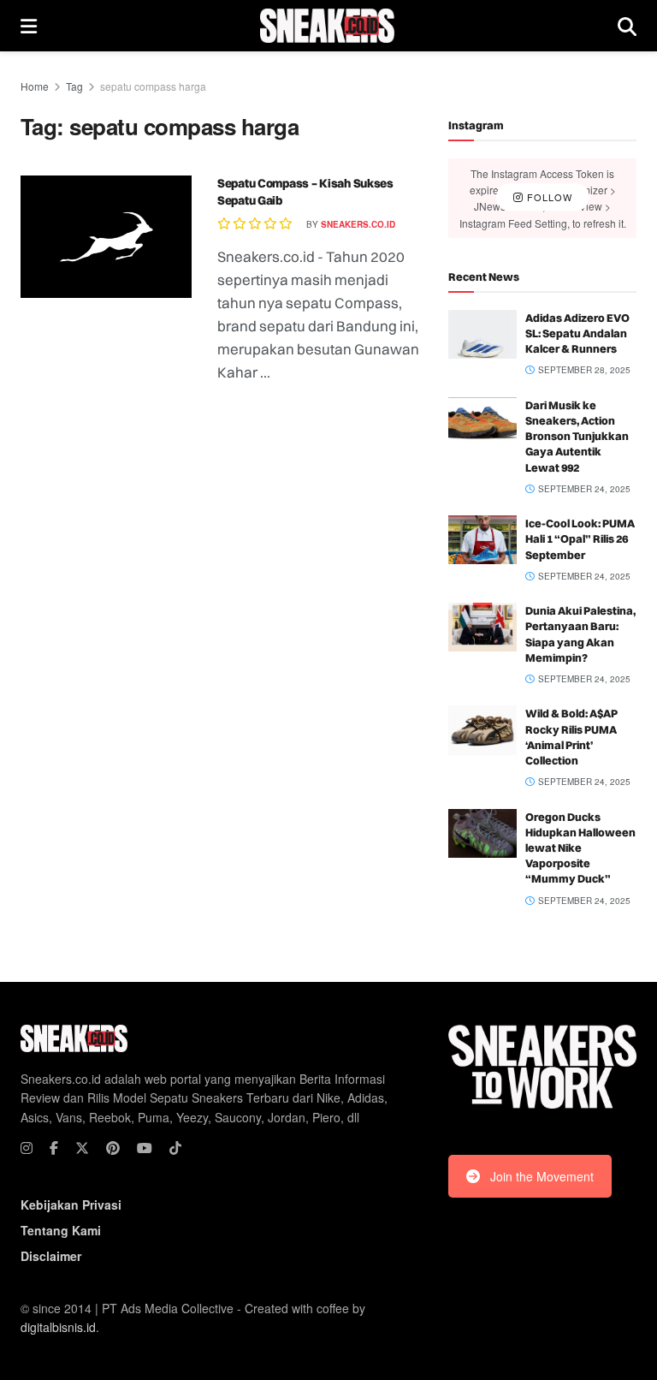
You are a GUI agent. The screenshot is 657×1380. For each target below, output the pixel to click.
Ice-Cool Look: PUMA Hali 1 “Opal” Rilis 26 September (580, 538)
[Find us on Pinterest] (113, 1148)
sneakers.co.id (358, 224)
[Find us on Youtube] (144, 1148)
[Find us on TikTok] (175, 1148)
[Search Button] (627, 25)
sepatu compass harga (153, 86)
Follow (548, 198)
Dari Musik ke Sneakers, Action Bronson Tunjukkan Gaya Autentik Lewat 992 (577, 436)
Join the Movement (542, 1176)
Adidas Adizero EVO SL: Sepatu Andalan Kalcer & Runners (577, 333)
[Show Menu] (29, 25)
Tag (74, 86)
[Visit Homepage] (327, 26)
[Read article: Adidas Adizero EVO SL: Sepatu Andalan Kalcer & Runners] (482, 334)
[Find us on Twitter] (82, 1148)
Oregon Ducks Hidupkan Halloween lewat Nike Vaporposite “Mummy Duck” (580, 848)
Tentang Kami (61, 1230)
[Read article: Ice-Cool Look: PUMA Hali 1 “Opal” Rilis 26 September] (482, 539)
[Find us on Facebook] (54, 1148)
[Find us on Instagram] (27, 1148)
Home (35, 86)
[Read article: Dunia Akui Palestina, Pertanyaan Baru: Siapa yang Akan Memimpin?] (482, 627)
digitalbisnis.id (58, 1326)
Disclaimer (51, 1255)
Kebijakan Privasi (71, 1204)
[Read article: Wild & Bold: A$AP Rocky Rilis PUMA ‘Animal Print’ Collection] (482, 729)
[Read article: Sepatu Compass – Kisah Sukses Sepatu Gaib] (106, 236)
